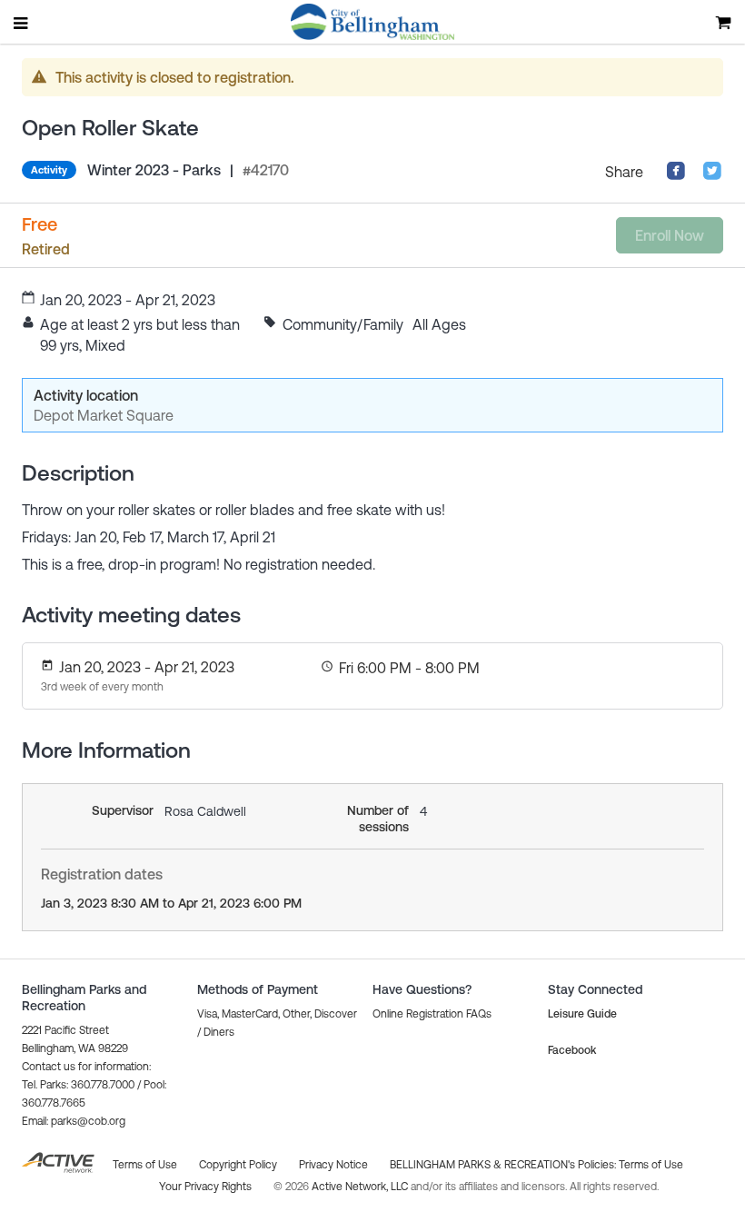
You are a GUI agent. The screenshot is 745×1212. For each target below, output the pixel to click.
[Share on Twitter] (712, 175)
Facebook (572, 1050)
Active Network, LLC (361, 1186)
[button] (73, 1121)
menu (22, 23)
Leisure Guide (582, 1014)
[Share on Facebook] (676, 175)
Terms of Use (651, 1164)
